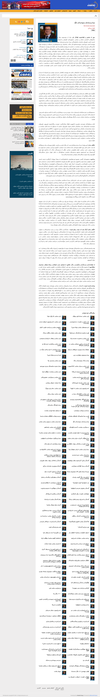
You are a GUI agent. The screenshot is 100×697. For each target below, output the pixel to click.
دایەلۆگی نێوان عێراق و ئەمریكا (23, 113)
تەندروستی (64, 11)
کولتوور (51, 11)
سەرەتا (95, 11)
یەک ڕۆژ (30, 124)
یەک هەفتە (21, 124)
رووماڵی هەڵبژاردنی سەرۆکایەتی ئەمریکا (23, 116)
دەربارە (62, 689)
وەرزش (44, 688)
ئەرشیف (46, 11)
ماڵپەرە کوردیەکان (38, 11)
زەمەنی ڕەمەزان (27, 110)
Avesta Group (80, 695)
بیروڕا (70, 11)
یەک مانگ (13, 124)
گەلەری (39, 688)
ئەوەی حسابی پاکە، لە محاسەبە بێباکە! (22, 169)
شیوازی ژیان (57, 11)
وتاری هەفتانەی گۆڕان (26, 107)
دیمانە (79, 11)
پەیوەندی (57, 689)
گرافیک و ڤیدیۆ (50, 688)
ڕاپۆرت (84, 11)
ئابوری (74, 11)
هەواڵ (90, 11)
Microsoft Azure (93, 695)
